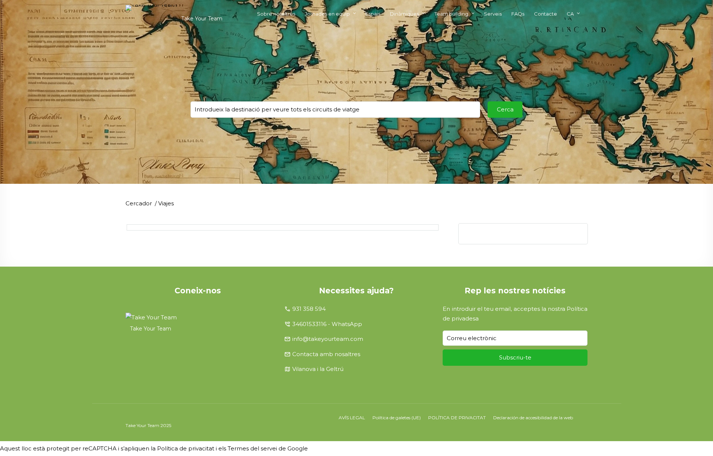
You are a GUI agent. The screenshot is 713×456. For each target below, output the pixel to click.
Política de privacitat (185, 448)
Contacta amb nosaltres (326, 354)
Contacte (545, 14)
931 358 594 (309, 308)
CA (570, 14)
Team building (451, 14)
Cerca (505, 109)
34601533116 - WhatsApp (327, 324)
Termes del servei (252, 448)
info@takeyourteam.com (327, 338)
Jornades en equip (327, 14)
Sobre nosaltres (276, 14)
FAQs (517, 14)
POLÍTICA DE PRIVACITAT (457, 417)
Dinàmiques (404, 14)
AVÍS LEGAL (352, 417)
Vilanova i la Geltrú (318, 368)
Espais (372, 14)
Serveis (493, 14)
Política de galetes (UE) (396, 417)
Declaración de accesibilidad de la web (533, 417)
